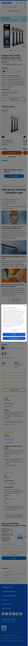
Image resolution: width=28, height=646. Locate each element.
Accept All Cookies (13, 338)
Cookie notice (8, 326)
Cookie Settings (13, 330)
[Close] (24, 306)
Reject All (13, 334)
